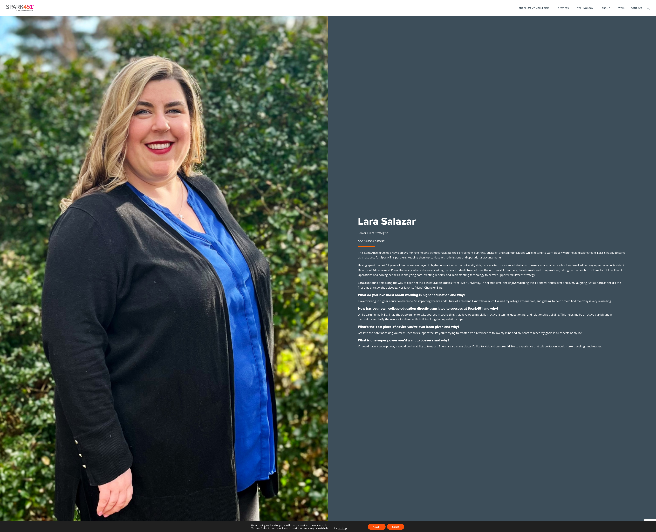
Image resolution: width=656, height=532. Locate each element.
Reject (395, 526)
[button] (648, 8)
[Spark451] (20, 8)
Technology (585, 8)
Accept (376, 526)
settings (342, 528)
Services (563, 8)
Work (621, 8)
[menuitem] (536, 8)
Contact (636, 8)
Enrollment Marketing (534, 8)
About (606, 8)
